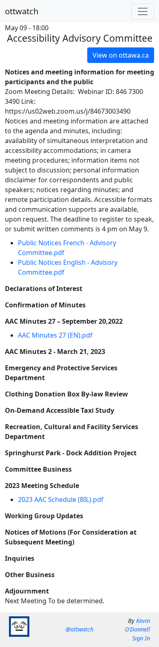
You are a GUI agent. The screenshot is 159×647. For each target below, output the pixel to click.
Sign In (141, 638)
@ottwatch (79, 629)
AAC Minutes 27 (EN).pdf (55, 335)
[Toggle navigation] (142, 11)
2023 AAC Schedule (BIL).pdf (61, 499)
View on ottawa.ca (121, 55)
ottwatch (21, 11)
